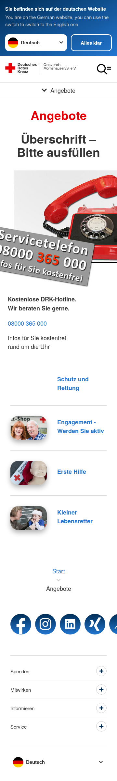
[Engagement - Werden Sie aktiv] (28, 428)
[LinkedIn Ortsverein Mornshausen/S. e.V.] (70, 624)
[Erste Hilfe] (28, 473)
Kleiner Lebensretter (75, 516)
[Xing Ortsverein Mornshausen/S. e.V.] (94, 624)
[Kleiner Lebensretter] (28, 518)
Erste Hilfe (71, 471)
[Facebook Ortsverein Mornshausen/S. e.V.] (20, 624)
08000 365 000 (27, 323)
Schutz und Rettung (73, 383)
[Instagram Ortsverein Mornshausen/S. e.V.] (45, 624)
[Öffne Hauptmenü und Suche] (104, 69)
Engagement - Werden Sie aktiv (80, 426)
